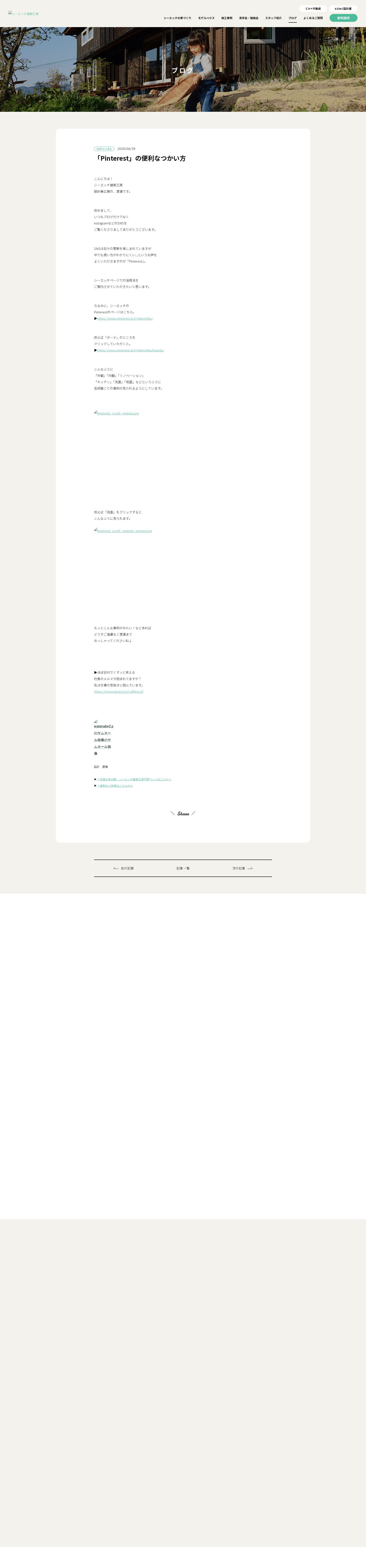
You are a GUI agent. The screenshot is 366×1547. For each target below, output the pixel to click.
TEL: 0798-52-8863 (66, 1508)
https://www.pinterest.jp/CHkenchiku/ (125, 318)
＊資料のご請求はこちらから (115, 785)
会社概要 (229, 1545)
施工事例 (214, 1516)
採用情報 (247, 1545)
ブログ (280, 1516)
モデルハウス (193, 1516)
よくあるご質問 (301, 1516)
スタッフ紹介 (261, 1516)
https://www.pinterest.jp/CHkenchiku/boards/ (130, 350)
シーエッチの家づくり (165, 1516)
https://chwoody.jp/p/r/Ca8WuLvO (118, 691)
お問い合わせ (268, 1545)
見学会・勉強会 (236, 1516)
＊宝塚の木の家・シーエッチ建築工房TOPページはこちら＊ (134, 779)
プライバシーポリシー (297, 1545)
